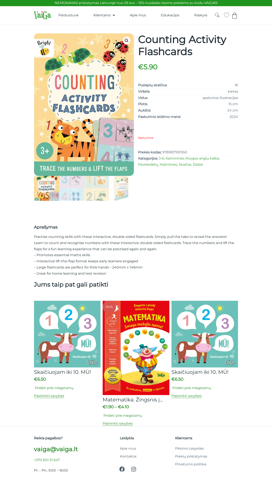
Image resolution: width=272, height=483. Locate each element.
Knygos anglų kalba (202, 158)
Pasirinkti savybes (49, 396)
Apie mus (138, 15)
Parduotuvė (68, 15)
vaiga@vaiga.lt (56, 449)
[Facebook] (122, 469)
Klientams (102, 15)
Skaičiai (185, 164)
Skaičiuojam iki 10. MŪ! (62, 372)
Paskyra (200, 15)
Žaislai (198, 164)
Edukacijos (170, 15)
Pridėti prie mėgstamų (54, 388)
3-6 (161, 158)
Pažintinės (168, 164)
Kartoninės (175, 158)
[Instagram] (133, 469)
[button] (126, 40)
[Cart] (234, 15)
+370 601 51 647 (47, 460)
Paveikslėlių (148, 164)
